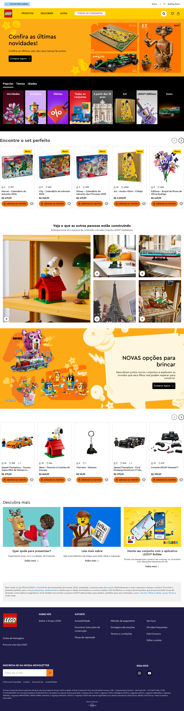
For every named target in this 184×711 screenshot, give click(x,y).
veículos (143, 593)
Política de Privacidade (12, 682)
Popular (8, 83)
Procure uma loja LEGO (15, 645)
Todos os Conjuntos (89, 13)
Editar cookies (154, 640)
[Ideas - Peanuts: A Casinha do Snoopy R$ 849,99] (47, 279)
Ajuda (63, 13)
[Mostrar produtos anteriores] (174, 140)
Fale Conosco (154, 634)
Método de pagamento (123, 621)
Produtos (27, 13)
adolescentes (51, 590)
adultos (158, 588)
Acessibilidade (82, 621)
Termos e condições (121, 634)
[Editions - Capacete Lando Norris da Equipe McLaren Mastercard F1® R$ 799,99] (114, 256)
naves (165, 593)
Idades (32, 83)
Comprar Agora (18, 58)
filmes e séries (154, 593)
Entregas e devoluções (123, 627)
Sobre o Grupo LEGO (50, 621)
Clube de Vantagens (13, 638)
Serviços (151, 621)
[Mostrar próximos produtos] (181, 140)
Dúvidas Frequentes (157, 627)
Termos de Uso (37, 682)
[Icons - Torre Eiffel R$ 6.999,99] (114, 301)
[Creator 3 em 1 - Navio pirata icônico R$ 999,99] (160, 301)
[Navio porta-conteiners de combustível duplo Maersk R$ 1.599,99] (160, 256)
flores (171, 593)
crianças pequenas (35, 590)
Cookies (26, 682)
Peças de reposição (85, 637)
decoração (109, 588)
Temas (20, 83)
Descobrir (47, 13)
